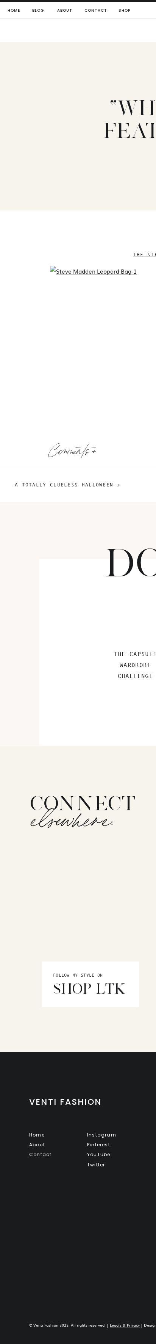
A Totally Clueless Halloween (64, 485)
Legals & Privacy (125, 1325)
